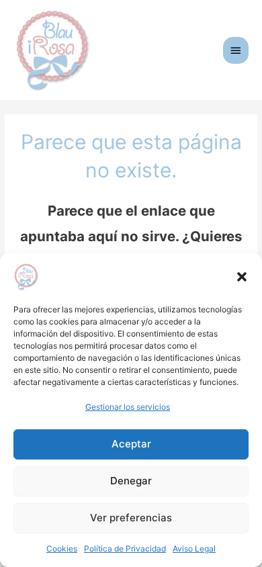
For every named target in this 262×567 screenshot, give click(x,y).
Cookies (61, 548)
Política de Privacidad (125, 548)
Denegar (131, 480)
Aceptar (131, 443)
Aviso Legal (194, 548)
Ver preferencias (131, 517)
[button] (242, 277)
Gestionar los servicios (127, 407)
